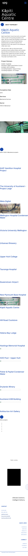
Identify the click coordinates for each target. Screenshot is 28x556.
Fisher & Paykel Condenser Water (12, 373)
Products (24, 530)
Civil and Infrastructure (9, 423)
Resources (24, 534)
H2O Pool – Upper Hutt (10, 358)
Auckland (3, 510)
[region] (14, 473)
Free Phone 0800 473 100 (6, 518)
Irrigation (5, 429)
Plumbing (5, 431)
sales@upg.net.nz (4, 514)
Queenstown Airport (9, 282)
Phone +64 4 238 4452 (5, 516)
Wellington (4, 512)
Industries (24, 532)
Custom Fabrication (8, 424)
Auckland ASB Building (10, 399)
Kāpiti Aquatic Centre (9, 307)
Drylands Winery (7, 387)
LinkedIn (24, 543)
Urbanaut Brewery (8, 243)
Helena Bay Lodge (8, 333)
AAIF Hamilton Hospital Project (10, 169)
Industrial (5, 428)
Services (24, 528)
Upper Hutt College (8, 256)
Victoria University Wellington (13, 230)
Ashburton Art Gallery (10, 411)
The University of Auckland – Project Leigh (13, 187)
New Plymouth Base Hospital (13, 295)
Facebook (24, 545)
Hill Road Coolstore (8, 320)
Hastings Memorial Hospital (12, 346)
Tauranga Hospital (8, 269)
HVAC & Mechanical (8, 426)
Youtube (24, 547)
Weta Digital (5, 201)
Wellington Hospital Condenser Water (14, 216)
